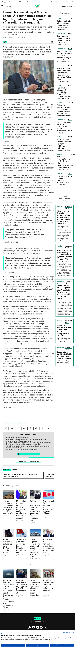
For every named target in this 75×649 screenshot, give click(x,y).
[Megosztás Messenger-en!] (12, 428)
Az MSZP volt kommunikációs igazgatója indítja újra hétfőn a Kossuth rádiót (64, 145)
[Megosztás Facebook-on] (6, 428)
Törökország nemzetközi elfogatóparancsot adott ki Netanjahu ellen (48, 545)
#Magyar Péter (6, 2)
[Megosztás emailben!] (18, 428)
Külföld (5, 38)
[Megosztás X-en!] (48, 428)
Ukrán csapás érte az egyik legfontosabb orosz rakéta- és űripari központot (35, 587)
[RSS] (29, 627)
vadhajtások (37, 621)
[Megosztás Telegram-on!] (36, 428)
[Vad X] (45, 627)
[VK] (37, 627)
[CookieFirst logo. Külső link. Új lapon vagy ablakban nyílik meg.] (2, 633)
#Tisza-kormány (40, 2)
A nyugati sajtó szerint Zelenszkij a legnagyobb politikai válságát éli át (21, 586)
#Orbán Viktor (55, 2)
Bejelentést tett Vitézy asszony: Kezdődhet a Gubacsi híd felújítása (64, 25)
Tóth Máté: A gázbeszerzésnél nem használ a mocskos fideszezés (20, 475)
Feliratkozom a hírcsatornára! (29, 454)
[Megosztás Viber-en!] (30, 428)
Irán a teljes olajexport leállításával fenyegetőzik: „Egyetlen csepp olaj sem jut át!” (8, 507)
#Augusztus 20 (24, 2)
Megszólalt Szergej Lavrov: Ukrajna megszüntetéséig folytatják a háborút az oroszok (21, 509)
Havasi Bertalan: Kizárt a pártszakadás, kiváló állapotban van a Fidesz (64, 127)
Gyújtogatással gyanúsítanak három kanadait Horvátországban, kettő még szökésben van (35, 510)
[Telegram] (41, 627)
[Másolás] (42, 428)
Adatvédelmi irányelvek (68, 632)
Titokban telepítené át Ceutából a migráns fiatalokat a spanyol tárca (48, 586)
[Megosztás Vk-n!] (24, 428)
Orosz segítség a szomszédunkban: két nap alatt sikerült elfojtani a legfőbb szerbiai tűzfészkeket (35, 550)
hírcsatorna (68, 6)
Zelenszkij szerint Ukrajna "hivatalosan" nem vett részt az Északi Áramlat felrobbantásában (65, 110)
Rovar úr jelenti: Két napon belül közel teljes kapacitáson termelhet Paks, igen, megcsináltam (64, 74)
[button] (2, 6)
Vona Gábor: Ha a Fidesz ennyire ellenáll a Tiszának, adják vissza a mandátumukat (64, 56)
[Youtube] (33, 627)
